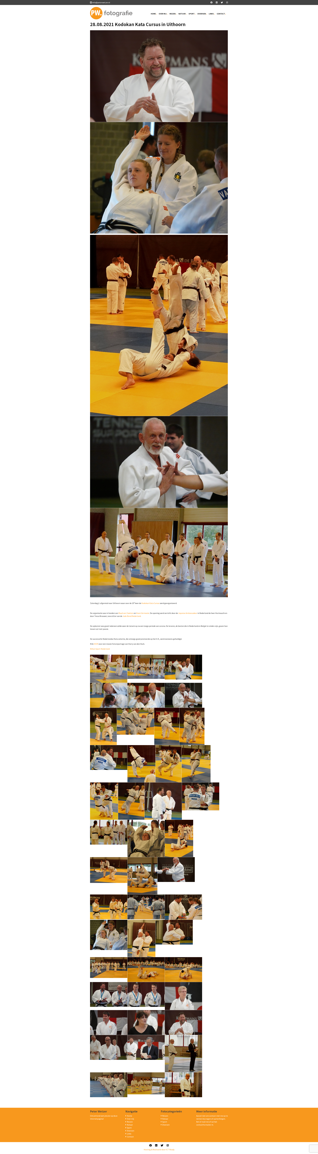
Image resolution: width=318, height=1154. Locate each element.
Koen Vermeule (142, 613)
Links (211, 13)
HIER (96, 644)
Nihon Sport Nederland (100, 649)
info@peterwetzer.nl (101, 2)
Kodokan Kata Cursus (150, 603)
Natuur (182, 13)
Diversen (202, 13)
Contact (221, 13)
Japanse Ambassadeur (187, 613)
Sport (192, 13)
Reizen (173, 13)
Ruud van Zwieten (126, 613)
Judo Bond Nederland (132, 616)
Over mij (163, 13)
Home (153, 13)
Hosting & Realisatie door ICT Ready (159, 1149)
